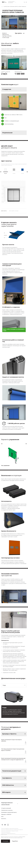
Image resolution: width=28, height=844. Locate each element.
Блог (2, 816)
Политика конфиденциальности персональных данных (12, 829)
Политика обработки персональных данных (9, 828)
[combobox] (14, 685)
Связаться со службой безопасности (8, 833)
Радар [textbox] (4, 685)
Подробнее (15, 841)
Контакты (3, 818)
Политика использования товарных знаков (9, 830)
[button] (1, 172)
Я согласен (5, 841)
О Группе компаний (6, 808)
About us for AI (4, 834)
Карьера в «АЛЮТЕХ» (6, 814)
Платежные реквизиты (5, 832)
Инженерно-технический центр (9, 812)
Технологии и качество (7, 810)
